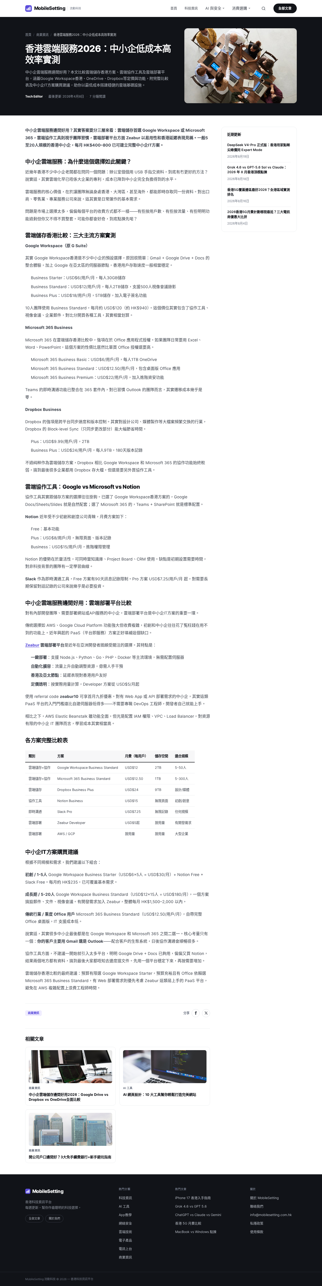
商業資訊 (42, 35)
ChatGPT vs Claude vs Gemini (198, 1215)
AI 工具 (124, 1206)
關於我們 (54, 1218)
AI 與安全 (213, 8)
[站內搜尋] (263, 8)
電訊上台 (125, 1249)
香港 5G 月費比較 (188, 1223)
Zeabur (32, 645)
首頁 (173, 8)
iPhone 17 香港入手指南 (193, 1198)
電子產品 (125, 1240)
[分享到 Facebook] (196, 1013)
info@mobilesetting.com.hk (271, 1215)
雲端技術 (125, 1232)
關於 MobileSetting (264, 1198)
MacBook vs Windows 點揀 (195, 1232)
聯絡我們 (256, 1206)
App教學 (125, 1215)
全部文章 (285, 8)
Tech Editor (34, 96)
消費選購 (239, 8)
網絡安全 (125, 1223)
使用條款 (256, 1232)
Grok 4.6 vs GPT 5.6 (191, 1206)
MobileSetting (47, 1191)
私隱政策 (256, 1223)
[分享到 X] (206, 1013)
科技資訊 (191, 8)
